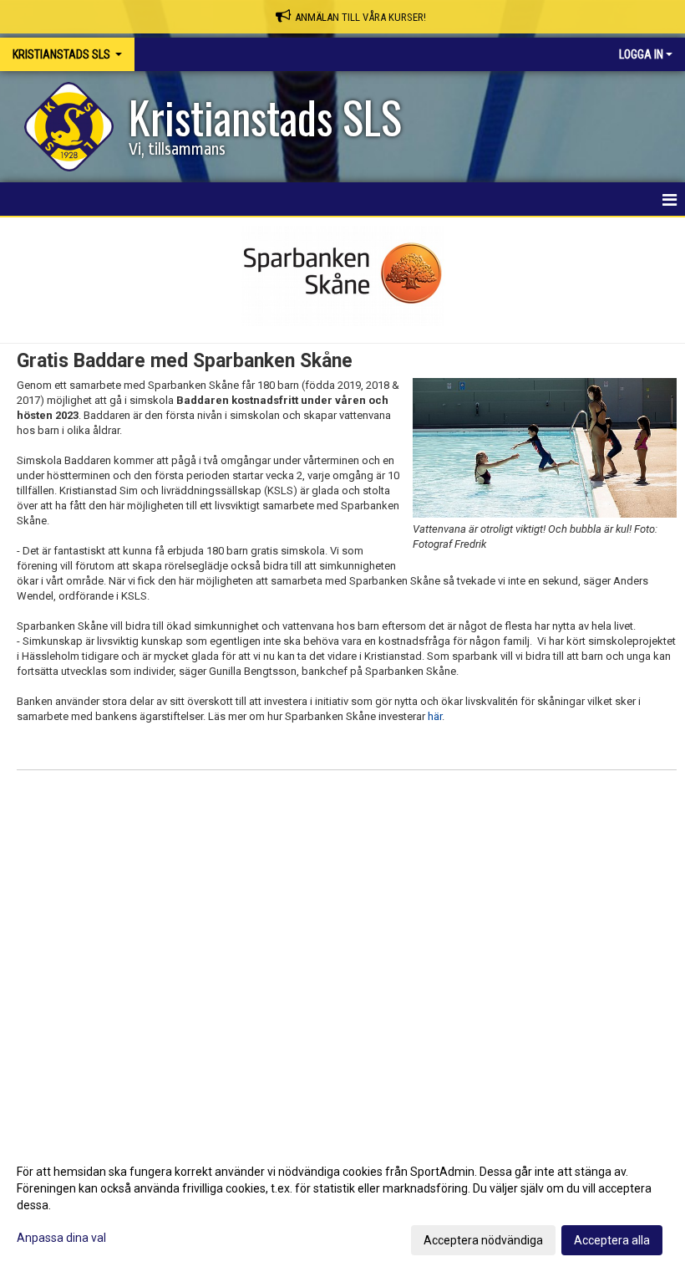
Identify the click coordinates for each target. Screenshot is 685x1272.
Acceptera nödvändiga (483, 1240)
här (435, 716)
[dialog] (342, 1205)
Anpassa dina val (61, 1237)
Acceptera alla (612, 1240)
